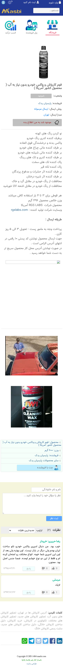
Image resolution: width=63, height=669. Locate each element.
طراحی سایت (32, 663)
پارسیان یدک (44, 103)
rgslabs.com (19, 210)
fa (11, 1)
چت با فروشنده (45, 468)
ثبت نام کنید (29, 2)
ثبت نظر (54, 518)
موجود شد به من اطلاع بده (37, 122)
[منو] (3, 2)
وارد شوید (53, 3)
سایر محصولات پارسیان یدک (43, 461)
